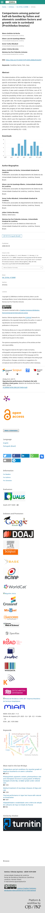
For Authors (7, 477)
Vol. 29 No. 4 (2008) (22, 7)
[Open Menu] (2, 2)
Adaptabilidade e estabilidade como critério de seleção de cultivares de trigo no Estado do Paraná (22, 804)
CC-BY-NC (28, 317)
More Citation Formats (11, 267)
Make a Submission (11, 430)
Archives (11, 7)
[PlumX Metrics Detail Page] (6, 398)
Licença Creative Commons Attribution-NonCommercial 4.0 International (20, 889)
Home (4, 7)
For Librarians (7, 480)
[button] (7, 456)
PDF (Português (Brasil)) (13, 236)
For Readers (7, 474)
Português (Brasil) (9, 446)
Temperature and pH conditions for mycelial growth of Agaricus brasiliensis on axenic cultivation (22, 770)
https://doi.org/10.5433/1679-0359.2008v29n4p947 (23, 60)
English (5, 443)
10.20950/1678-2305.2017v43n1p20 (15, 387)
